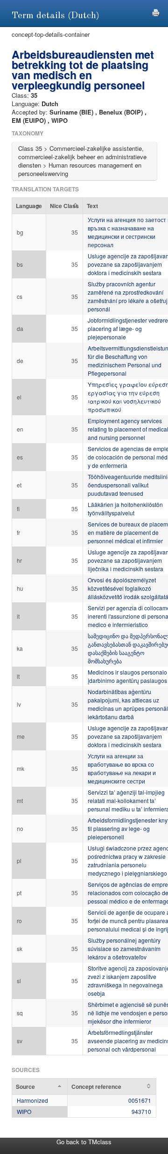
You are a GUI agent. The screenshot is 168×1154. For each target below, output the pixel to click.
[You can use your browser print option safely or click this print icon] (156, 11)
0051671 (139, 1100)
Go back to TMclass (84, 1141)
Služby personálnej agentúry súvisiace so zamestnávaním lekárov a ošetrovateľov (124, 948)
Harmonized (32, 1100)
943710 (141, 1111)
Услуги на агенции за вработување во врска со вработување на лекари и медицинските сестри (122, 768)
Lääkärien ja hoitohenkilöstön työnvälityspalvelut (125, 508)
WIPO (24, 1111)
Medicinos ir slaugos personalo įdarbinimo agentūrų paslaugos (127, 676)
